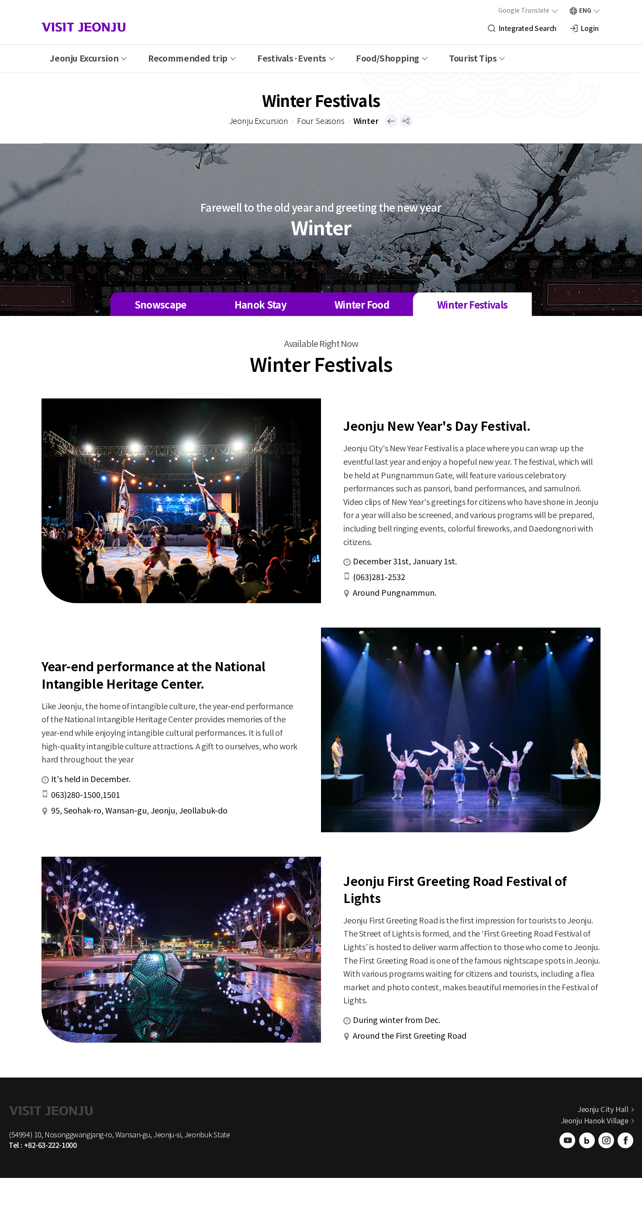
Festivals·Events (291, 58)
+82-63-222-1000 (50, 1145)
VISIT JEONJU (83, 28)
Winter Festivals (472, 304)
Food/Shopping (387, 58)
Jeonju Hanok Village (594, 1120)
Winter (366, 120)
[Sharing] (406, 120)
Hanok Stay (260, 304)
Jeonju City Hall (602, 1109)
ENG (585, 10)
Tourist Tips (473, 58)
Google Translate (523, 10)
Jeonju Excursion (84, 58)
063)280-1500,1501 (85, 794)
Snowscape (160, 304)
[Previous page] (391, 120)
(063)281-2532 (379, 576)
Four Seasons (321, 120)
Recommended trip (188, 58)
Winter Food (362, 304)
